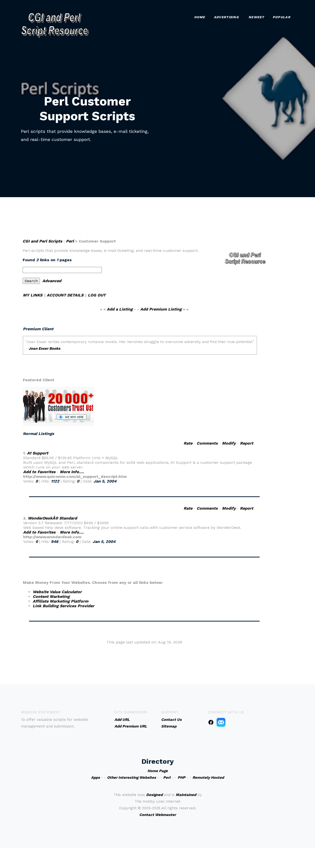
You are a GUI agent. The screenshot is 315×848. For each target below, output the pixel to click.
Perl (70, 241)
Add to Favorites (39, 471)
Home (199, 17)
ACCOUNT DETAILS (65, 295)
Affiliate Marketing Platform (60, 601)
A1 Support (37, 453)
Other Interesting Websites (131, 777)
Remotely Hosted (208, 777)
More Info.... (72, 471)
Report (246, 443)
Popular (281, 17)
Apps (95, 777)
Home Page (157, 771)
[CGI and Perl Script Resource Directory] (55, 25)
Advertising (226, 17)
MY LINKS (32, 295)
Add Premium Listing (161, 309)
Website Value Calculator (57, 591)
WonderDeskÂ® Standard (52, 518)
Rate (188, 443)
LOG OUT (97, 295)
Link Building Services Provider (63, 606)
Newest (256, 17)
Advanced (51, 280)
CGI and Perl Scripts (42, 241)
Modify (229, 443)
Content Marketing (51, 596)
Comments (207, 443)
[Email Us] (221, 722)
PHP (181, 777)
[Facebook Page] (211, 722)
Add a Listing (120, 309)
